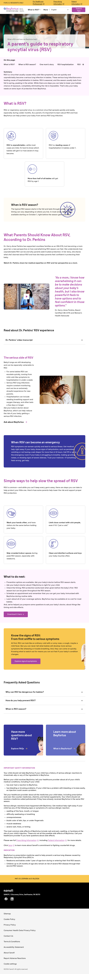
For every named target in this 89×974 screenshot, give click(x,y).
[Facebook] (6, 899)
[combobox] (60, 9)
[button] (35, 9)
